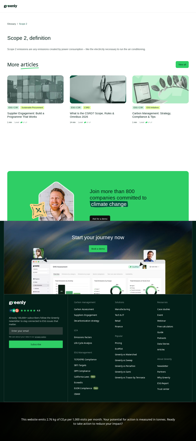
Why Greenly (163, 377)
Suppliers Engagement (85, 314)
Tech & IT (119, 314)
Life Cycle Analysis (83, 342)
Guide (160, 332)
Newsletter (162, 365)
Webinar (161, 320)
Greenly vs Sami (123, 371)
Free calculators (165, 326)
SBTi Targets (80, 365)
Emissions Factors (83, 337)
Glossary (11, 24)
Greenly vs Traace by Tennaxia (130, 377)
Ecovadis (78, 382)
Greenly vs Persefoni (125, 365)
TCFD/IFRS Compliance (85, 359)
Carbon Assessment (84, 309)
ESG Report (162, 383)
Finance (119, 326)
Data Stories (163, 343)
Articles (161, 349)
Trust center (163, 389)
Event (160, 314)
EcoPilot (119, 348)
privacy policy (40, 337)
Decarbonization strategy (86, 320)
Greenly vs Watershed (126, 354)
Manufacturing (122, 309)
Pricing (118, 342)
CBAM (77, 393)
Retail (118, 320)
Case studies (163, 309)
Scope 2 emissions (17, 49)
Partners (161, 371)
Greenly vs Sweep (124, 360)
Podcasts (161, 338)
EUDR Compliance (86, 388)
